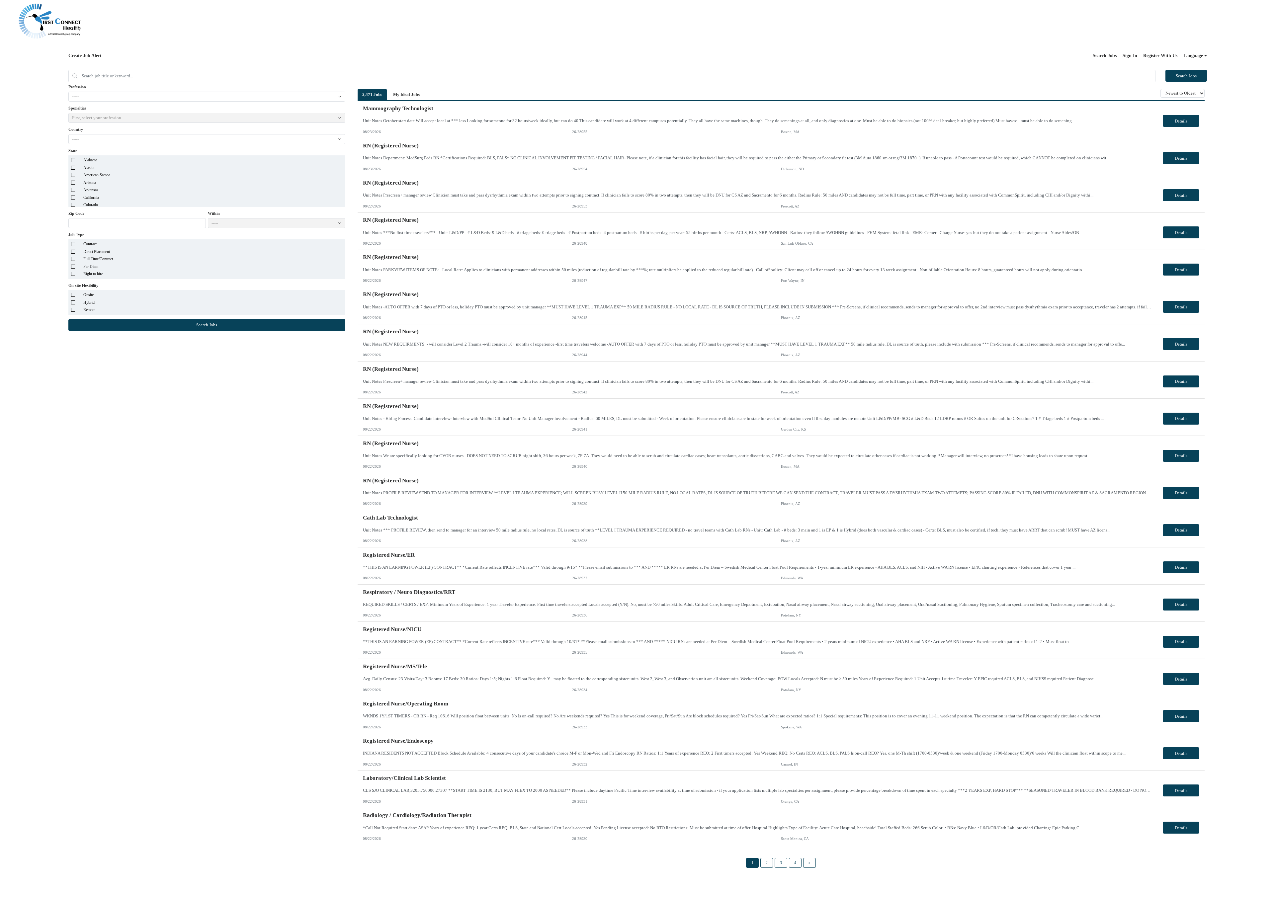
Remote (89, 309)
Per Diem (90, 266)
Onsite (88, 294)
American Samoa (96, 175)
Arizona (89, 182)
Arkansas (90, 190)
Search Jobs (1105, 55)
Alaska (88, 167)
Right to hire (93, 274)
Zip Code (76, 213)
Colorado (90, 205)
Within (214, 213)
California (91, 197)
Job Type (76, 234)
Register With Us (1160, 55)
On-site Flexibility (83, 285)
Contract (90, 244)
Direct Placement (96, 251)
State (72, 150)
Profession (77, 87)
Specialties (77, 108)
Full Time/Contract (98, 259)
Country (75, 129)
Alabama (90, 160)
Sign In (1130, 55)
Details (1181, 121)
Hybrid (89, 302)
